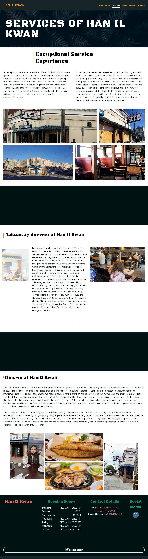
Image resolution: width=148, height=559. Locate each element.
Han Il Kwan (14, 5)
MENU (107, 5)
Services (116, 5)
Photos (141, 5)
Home (101, 5)
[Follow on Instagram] (136, 515)
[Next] (145, 284)
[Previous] (3, 284)
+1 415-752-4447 (114, 514)
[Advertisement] (74, 205)
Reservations (128, 5)
